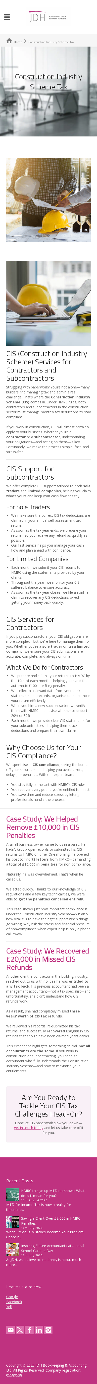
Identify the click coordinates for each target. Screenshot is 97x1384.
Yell (9, 1306)
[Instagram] (48, 1330)
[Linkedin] (39, 1330)
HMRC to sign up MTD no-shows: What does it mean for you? (53, 1193)
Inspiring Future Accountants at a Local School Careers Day (52, 1248)
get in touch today (28, 1127)
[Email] (10, 1330)
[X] (20, 1330)
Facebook (14, 1301)
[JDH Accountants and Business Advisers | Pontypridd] (48, 16)
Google (12, 1296)
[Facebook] (29, 1330)
